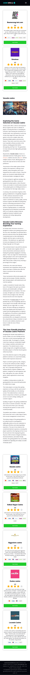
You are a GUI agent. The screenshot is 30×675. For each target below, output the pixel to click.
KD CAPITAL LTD (22, 664)
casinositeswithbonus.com (11, 662)
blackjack (5, 157)
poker (21, 157)
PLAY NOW (15, 42)
